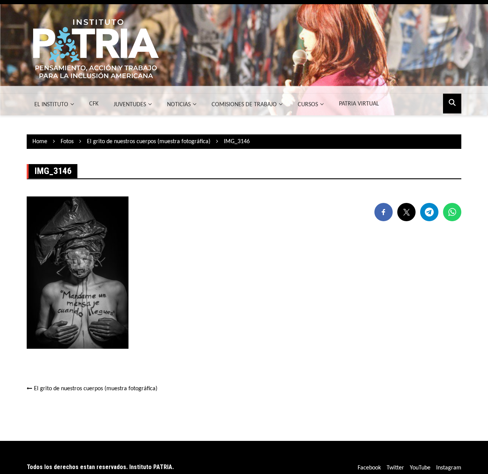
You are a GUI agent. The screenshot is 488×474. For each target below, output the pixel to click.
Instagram (448, 468)
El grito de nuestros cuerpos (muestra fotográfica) (95, 389)
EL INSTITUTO (51, 105)
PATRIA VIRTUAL (359, 104)
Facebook (369, 468)
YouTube (420, 468)
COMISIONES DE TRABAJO (244, 105)
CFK (93, 104)
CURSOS (308, 105)
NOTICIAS (179, 105)
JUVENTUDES (130, 105)
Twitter (395, 468)
